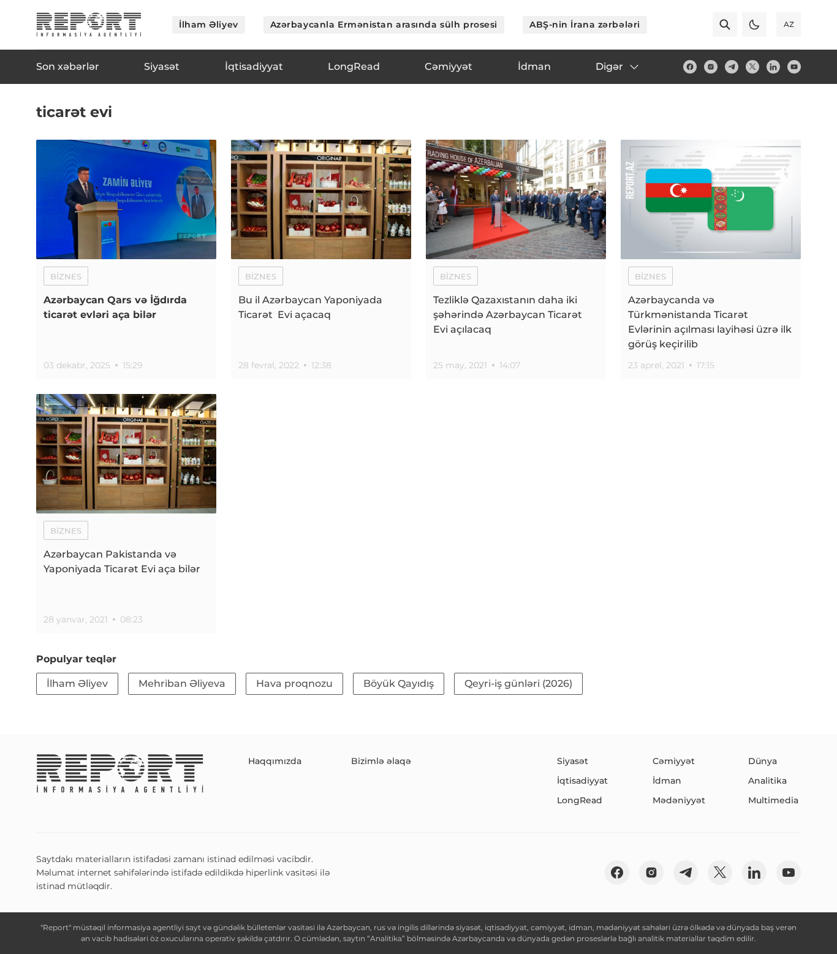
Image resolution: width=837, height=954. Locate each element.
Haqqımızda (274, 761)
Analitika (767, 780)
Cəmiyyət (674, 761)
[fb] (690, 67)
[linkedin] (773, 67)
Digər (609, 66)
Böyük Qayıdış (398, 683)
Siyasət (572, 761)
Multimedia (773, 800)
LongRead (579, 800)
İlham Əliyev (208, 24)
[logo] (89, 24)
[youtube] (794, 67)
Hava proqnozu (294, 683)
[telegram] (731, 67)
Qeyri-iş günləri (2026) (518, 683)
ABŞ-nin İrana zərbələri (584, 24)
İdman (667, 780)
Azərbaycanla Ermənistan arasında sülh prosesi (384, 24)
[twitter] (752, 67)
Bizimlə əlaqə (381, 761)
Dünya (762, 761)
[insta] (711, 67)
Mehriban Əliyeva (181, 683)
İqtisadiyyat (582, 780)
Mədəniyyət (679, 800)
